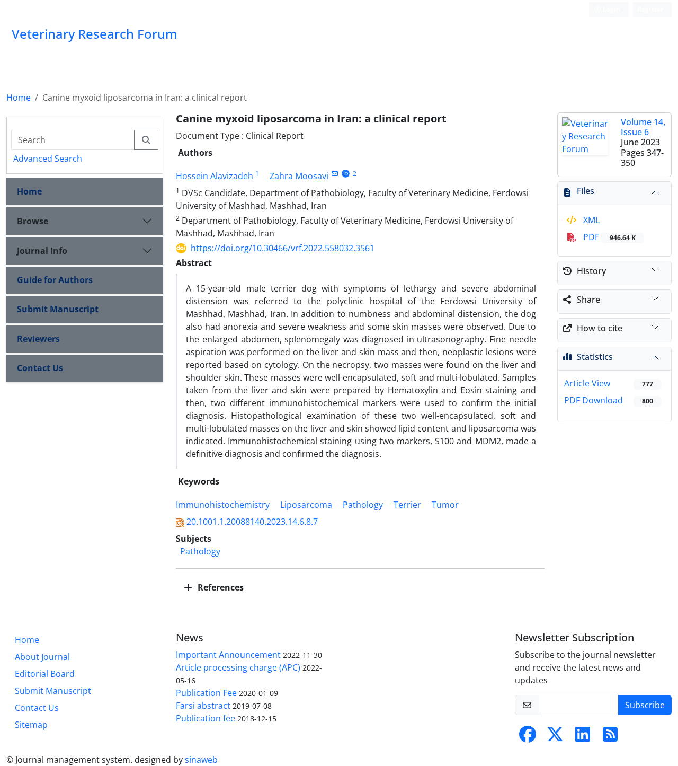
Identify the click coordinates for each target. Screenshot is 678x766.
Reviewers (38, 339)
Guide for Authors (55, 280)
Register (650, 9)
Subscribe (645, 705)
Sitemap (31, 724)
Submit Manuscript (58, 309)
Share (588, 299)
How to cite (599, 328)
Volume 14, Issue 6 (643, 127)
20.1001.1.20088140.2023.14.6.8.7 (252, 521)
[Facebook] (527, 737)
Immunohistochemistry (223, 504)
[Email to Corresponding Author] (334, 173)
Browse (32, 221)
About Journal (42, 657)
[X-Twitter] (555, 737)
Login (610, 9)
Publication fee (205, 718)
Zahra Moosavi (299, 176)
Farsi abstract (203, 705)
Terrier (407, 504)
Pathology (363, 504)
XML (590, 220)
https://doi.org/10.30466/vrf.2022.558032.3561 (282, 248)
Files (585, 191)
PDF (608, 237)
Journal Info (42, 251)
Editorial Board (45, 674)
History (591, 271)
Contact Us (40, 368)
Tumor (445, 504)
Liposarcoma (306, 504)
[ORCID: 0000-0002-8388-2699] (346, 173)
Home (18, 97)
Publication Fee (206, 693)
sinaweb (201, 759)
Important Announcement (228, 655)
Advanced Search (47, 158)
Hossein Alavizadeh (214, 176)
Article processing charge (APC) (238, 667)
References (219, 587)
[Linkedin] (582, 737)
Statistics (595, 357)
